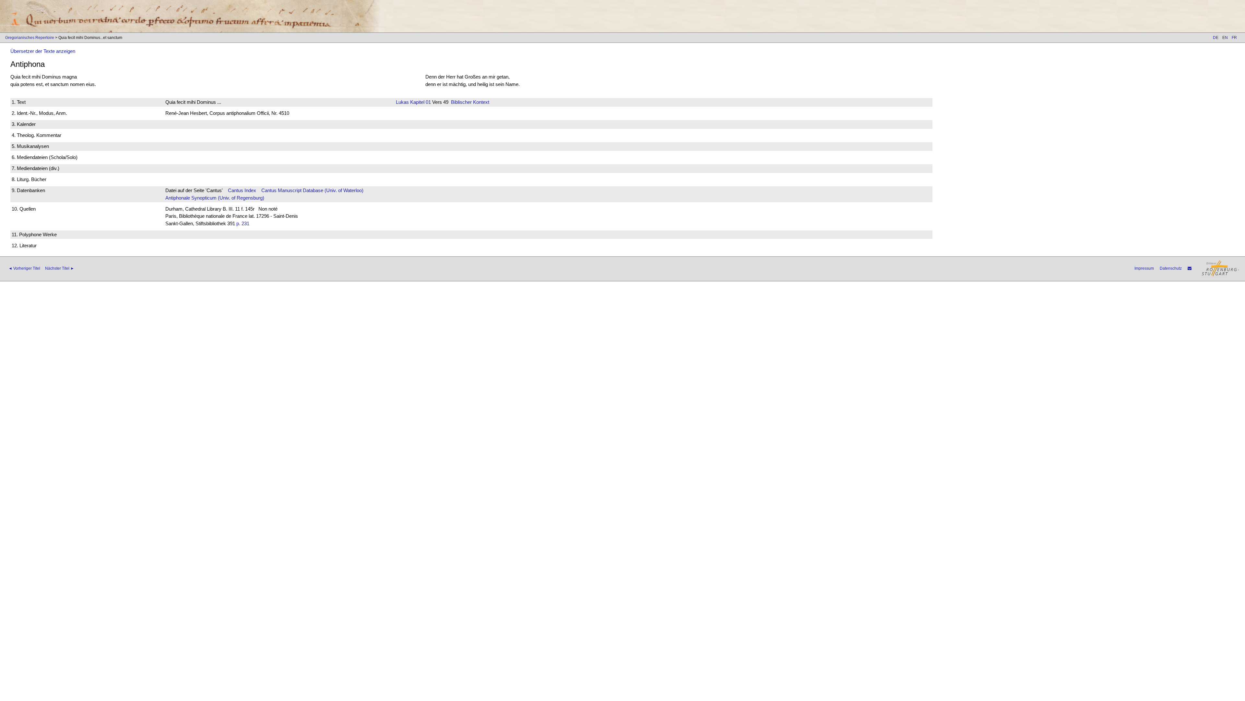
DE (1215, 37)
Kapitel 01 (420, 102)
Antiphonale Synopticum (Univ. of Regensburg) (214, 198)
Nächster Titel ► (59, 268)
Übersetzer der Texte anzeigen (42, 51)
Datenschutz (1171, 268)
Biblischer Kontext (470, 102)
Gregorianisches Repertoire (29, 37)
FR (1234, 37)
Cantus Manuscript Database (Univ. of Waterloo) (312, 190)
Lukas (402, 102)
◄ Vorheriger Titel (24, 268)
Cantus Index (242, 190)
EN (1225, 37)
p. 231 (242, 223)
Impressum (1144, 268)
